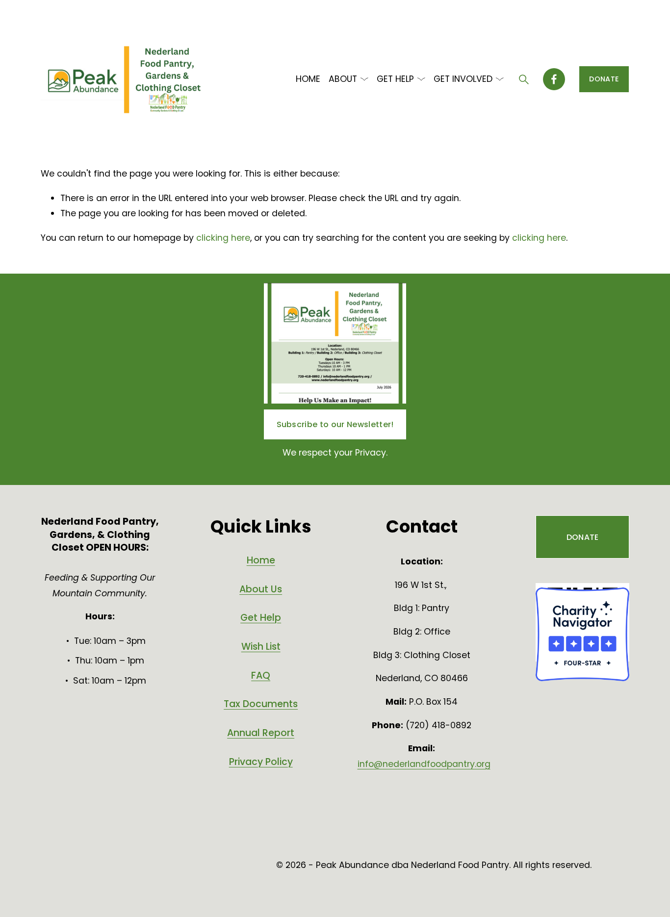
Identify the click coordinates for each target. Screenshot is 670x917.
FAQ (260, 675)
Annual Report (260, 733)
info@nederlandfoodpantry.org (424, 764)
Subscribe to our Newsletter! (335, 424)
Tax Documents (261, 704)
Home (261, 560)
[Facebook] (554, 79)
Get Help (260, 617)
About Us (260, 589)
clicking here (223, 238)
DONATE (603, 79)
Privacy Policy (261, 762)
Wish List (261, 646)
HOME (308, 79)
